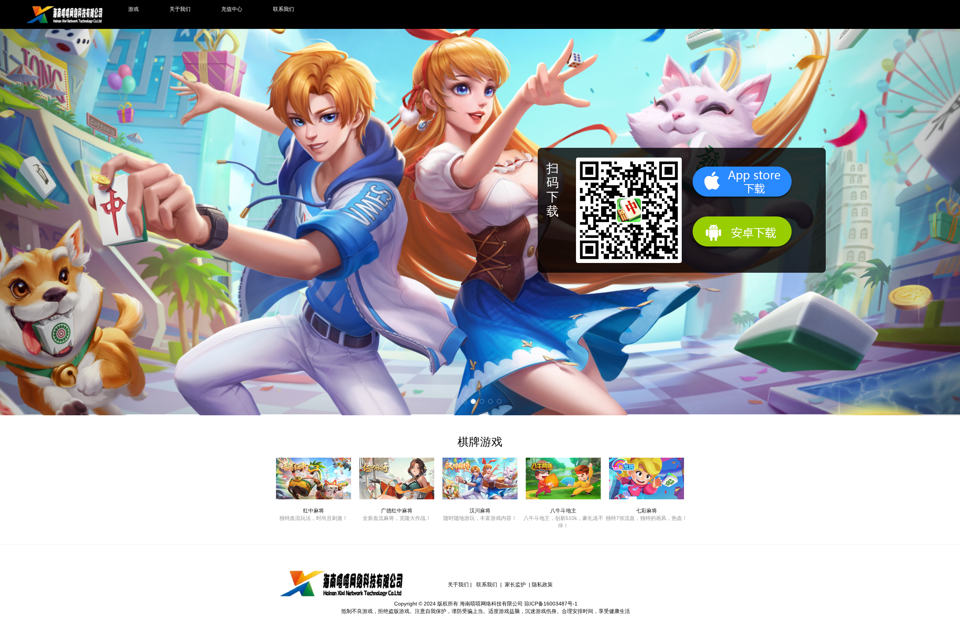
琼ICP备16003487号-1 (551, 604)
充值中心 (231, 9)
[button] (72, 209)
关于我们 (180, 9)
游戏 (133, 9)
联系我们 (283, 9)
